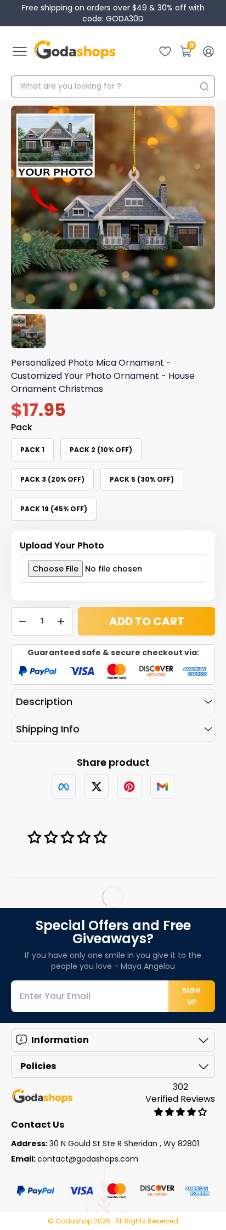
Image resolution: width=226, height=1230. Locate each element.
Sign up (191, 996)
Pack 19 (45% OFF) (53, 508)
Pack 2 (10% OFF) (101, 449)
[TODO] (64, 787)
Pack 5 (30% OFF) (142, 479)
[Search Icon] (204, 86)
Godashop (74, 1221)
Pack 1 (32, 449)
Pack (21, 427)
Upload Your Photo (62, 545)
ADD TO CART (146, 621)
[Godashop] (75, 51)
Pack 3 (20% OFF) (52, 479)
